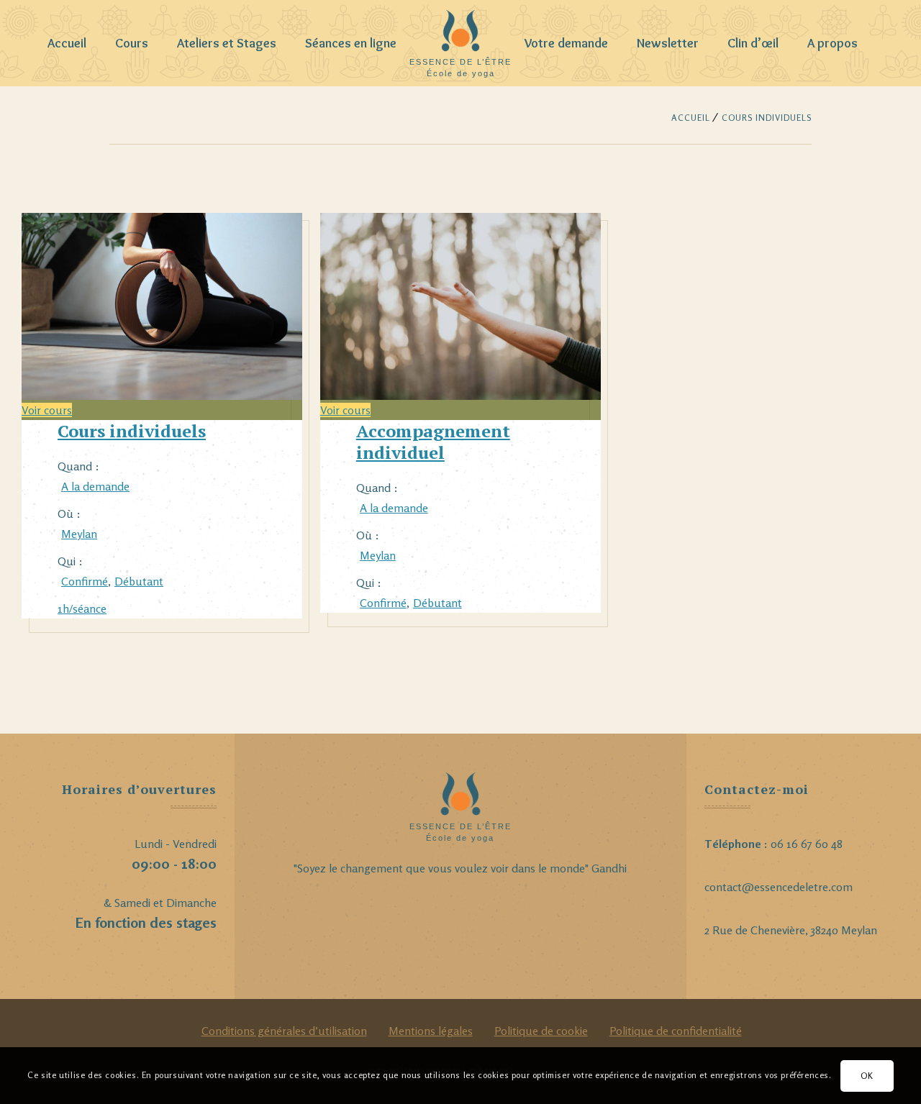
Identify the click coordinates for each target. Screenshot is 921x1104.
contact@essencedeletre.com (778, 887)
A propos (832, 43)
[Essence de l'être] (460, 36)
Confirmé (84, 581)
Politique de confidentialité (675, 1030)
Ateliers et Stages (226, 43)
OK (867, 1074)
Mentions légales (431, 1030)
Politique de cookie (541, 1030)
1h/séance (82, 608)
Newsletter (668, 43)
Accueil (66, 43)
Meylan (79, 533)
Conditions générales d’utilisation (284, 1030)
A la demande (95, 486)
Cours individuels (132, 430)
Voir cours (47, 410)
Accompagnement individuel (433, 441)
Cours (131, 43)
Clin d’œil (753, 43)
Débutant (138, 581)
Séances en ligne (350, 43)
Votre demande (566, 43)
